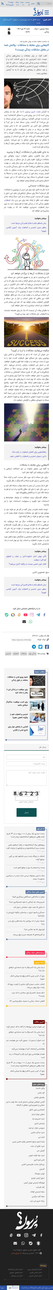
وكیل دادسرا (40, 1088)
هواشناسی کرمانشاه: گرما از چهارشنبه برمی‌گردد (28, 1048)
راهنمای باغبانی (39, 1097)
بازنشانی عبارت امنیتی (26, 802)
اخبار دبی (41, 1137)
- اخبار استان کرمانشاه (16, 1269)
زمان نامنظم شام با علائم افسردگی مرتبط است (28, 223)
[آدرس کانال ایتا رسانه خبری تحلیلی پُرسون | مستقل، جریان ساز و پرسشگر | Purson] (19, 615)
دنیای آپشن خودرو (38, 1178)
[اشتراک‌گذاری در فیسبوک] (46, 646)
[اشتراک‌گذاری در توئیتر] (40, 646)
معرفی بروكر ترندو (38, 1114)
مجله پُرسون (44, 28)
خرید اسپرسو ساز (38, 1118)
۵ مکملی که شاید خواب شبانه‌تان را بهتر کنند (29, 907)
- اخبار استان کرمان (36, 1275)
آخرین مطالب (39, 1021)
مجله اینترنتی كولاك (37, 1191)
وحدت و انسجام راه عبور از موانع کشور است (29, 867)
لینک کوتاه (41, 639)
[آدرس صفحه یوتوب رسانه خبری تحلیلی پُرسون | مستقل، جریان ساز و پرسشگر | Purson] (25, 615)
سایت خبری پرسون (32, 111)
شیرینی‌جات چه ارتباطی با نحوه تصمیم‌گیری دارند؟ (27, 902)
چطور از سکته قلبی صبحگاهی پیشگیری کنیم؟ (28, 896)
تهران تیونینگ (40, 1173)
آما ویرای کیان (16, 1253)
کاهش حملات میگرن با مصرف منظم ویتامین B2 (27, 1001)
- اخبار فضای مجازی (17, 1272)
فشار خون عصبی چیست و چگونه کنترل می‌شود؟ (27, 563)
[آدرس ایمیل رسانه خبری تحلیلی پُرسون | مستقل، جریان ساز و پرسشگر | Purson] (24, 621)
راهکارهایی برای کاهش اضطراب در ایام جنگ (29, 452)
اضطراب (7, 200)
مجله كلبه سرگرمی (38, 1196)
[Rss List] (2, 3)
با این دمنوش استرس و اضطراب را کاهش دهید (28, 456)
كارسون (42, 1169)
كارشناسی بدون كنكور (37, 1109)
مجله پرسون (39, 962)
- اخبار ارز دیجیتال (17, 1275)
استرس (8, 653)
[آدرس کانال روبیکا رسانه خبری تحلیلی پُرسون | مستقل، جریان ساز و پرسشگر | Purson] (13, 615)
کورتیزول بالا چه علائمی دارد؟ (34, 929)
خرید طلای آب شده (38, 1146)
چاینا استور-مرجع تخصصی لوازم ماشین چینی (28, 1141)
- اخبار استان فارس (36, 1272)
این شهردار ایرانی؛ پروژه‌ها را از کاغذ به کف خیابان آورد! (25, 1026)
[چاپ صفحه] (8, 29)
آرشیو (33, 3)
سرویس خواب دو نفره (37, 1128)
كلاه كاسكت (40, 1187)
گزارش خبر (41, 1150)
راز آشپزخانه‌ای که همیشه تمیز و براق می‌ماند (29, 934)
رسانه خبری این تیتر (37, 1201)
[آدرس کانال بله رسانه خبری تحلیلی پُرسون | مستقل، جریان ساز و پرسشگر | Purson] (6, 615)
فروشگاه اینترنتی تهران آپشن (34, 1182)
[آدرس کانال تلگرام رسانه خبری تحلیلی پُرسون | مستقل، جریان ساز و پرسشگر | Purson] (38, 614)
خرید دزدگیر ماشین (38, 1132)
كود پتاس (41, 1092)
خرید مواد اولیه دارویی (37, 1155)
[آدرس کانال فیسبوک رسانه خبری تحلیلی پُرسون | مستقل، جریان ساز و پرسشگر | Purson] (44, 615)
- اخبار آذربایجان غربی (35, 1269)
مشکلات (24, 653)
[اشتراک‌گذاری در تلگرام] (33, 646)
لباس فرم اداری (39, 1159)
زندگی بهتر (32, 653)
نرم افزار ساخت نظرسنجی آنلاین (33, 1164)
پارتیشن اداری (40, 1123)
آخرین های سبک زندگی (35, 892)
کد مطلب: (42, 635)
